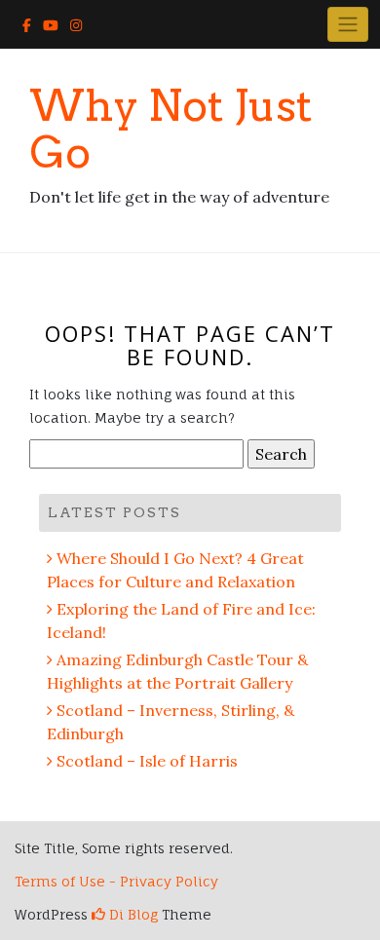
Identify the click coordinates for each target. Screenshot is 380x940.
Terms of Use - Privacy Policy (116, 881)
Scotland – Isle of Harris (147, 761)
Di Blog (131, 914)
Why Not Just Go (171, 129)
